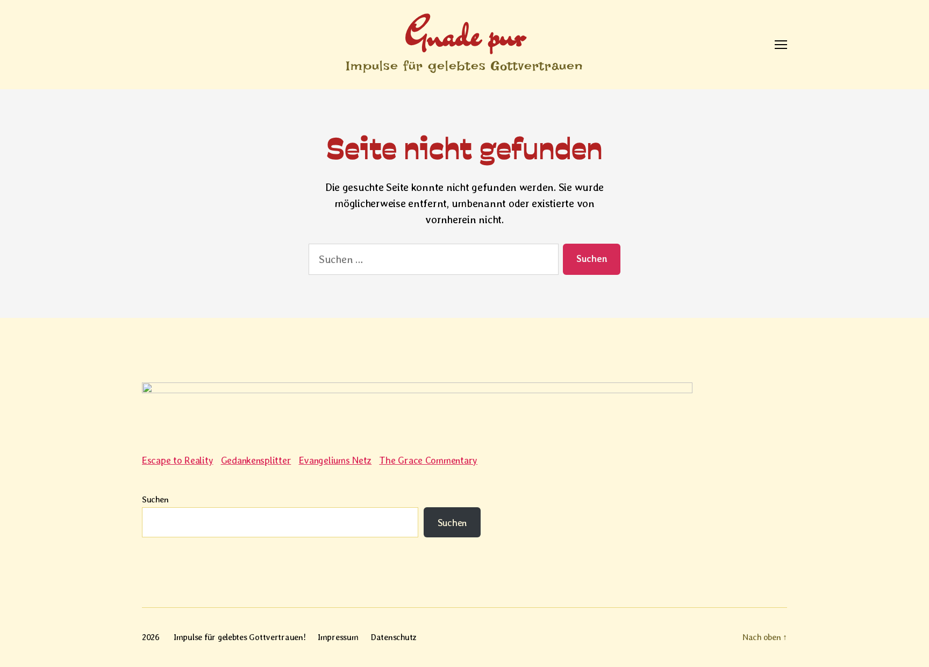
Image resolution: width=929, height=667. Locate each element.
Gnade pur (465, 34)
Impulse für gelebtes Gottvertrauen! (240, 637)
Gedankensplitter (256, 460)
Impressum (338, 637)
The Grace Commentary (428, 460)
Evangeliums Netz (335, 460)
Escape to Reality (177, 460)
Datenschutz (393, 637)
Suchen (155, 499)
